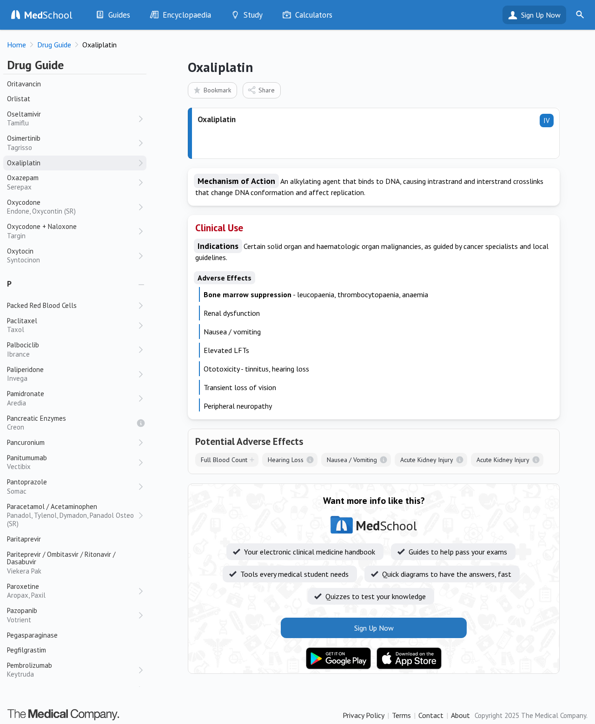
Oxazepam (23, 182)
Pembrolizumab (29, 670)
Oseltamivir (24, 119)
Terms (401, 715)
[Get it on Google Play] (338, 658)
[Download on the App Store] (409, 658)
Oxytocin (23, 256)
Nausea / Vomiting (352, 460)
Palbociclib (23, 349)
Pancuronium (26, 442)
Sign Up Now (541, 15)
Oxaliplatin (23, 162)
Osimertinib (23, 143)
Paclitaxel (22, 325)
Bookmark (217, 90)
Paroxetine (26, 591)
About (460, 715)
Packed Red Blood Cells (42, 305)
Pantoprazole (27, 486)
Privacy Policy (363, 715)
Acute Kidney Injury (426, 460)
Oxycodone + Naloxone (42, 231)
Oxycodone (41, 207)
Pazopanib (22, 615)
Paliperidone (25, 374)
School (48, 14)
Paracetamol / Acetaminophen (70, 515)
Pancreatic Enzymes (36, 423)
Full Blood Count (224, 460)
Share (266, 90)
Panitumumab (27, 462)
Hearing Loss (286, 460)
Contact (430, 715)
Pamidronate (25, 398)
